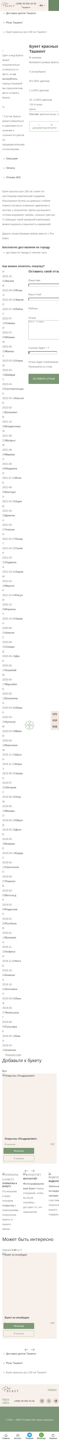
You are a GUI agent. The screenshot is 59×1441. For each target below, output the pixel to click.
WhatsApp (19, 1151)
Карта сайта (5, 1401)
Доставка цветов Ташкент (21, 13)
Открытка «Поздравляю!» (21, 1138)
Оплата (10, 168)
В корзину (19, 1158)
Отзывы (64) (13, 177)
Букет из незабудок (17, 1317)
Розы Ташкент (14, 22)
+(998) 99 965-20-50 (25, 3)
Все (4, 1071)
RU (41, 5)
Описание (12, 158)
